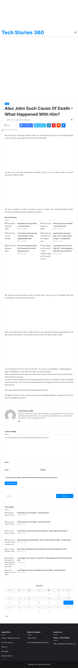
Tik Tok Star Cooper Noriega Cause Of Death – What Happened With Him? (27, 235)
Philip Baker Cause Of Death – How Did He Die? (33, 513)
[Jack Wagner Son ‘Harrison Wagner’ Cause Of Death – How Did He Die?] (10, 573)
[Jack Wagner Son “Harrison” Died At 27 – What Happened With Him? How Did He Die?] (46, 252)
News (7, 104)
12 (19, 602)
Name (7, 462)
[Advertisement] (39, 14)
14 (39, 602)
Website (43, 470)
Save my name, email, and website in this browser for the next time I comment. (31, 477)
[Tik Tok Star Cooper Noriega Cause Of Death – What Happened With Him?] (10, 236)
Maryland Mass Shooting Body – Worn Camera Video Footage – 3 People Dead (62, 235)
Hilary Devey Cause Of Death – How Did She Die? (33, 522)
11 (9, 602)
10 (68, 598)
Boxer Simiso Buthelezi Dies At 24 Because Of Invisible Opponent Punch (27, 248)
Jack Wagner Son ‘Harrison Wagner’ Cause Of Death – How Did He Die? (41, 570)
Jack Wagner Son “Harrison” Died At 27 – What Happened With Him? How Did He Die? (63, 248)
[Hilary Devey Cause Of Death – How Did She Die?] (46, 226)
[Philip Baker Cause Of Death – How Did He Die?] (10, 226)
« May (6, 616)
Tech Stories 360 (25, 411)
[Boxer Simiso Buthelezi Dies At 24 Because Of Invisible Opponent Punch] (10, 248)
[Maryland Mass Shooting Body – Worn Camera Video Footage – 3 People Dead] (46, 237)
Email (7, 470)
